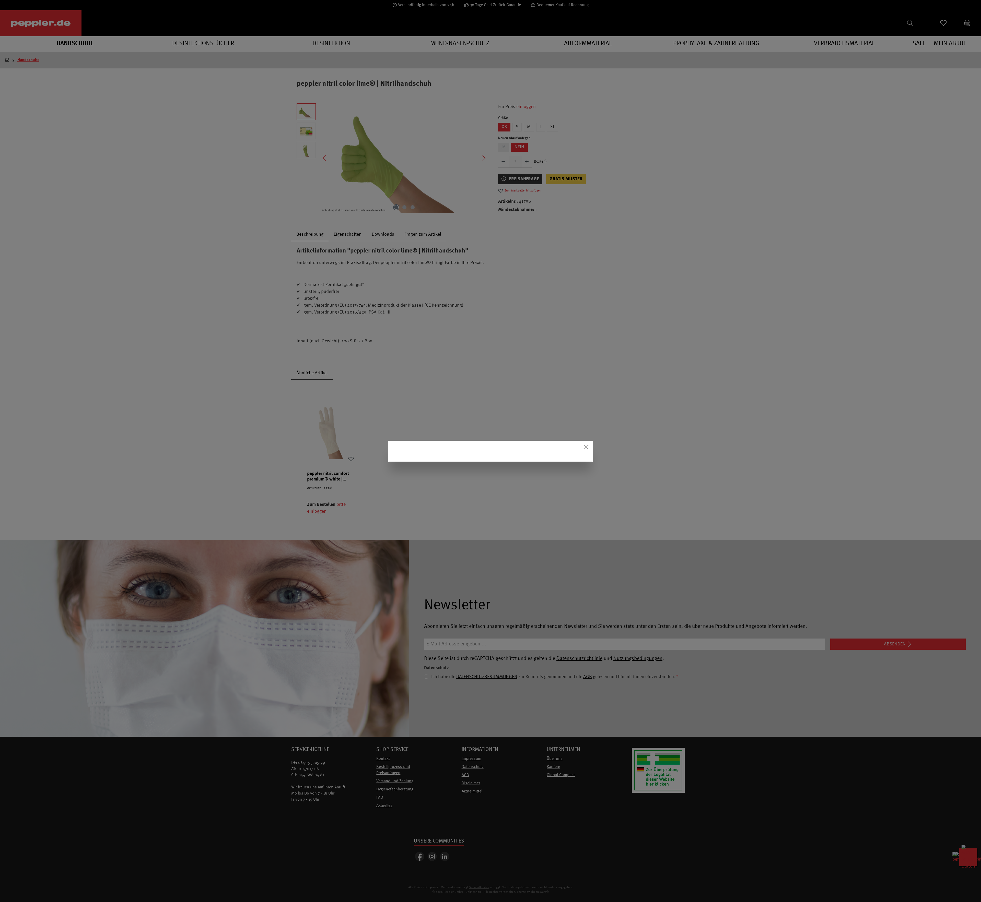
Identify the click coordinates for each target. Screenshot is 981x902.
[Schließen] (586, 447)
